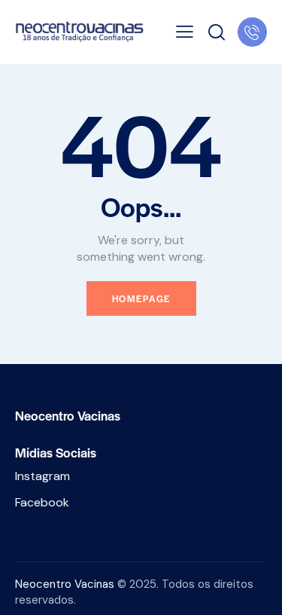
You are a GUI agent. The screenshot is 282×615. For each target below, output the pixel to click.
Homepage (141, 298)
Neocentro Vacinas (64, 584)
